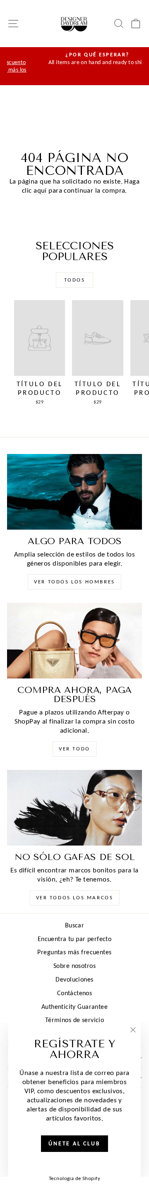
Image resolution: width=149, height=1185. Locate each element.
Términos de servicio (74, 1020)
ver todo (74, 748)
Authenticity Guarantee (74, 1007)
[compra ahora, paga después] (74, 641)
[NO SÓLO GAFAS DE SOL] (74, 808)
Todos (74, 280)
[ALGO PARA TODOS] (74, 492)
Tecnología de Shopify (74, 1178)
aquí (40, 190)
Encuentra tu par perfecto (75, 939)
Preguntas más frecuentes (74, 952)
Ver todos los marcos (74, 897)
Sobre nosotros (74, 966)
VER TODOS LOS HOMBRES (74, 581)
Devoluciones (74, 979)
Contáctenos (74, 993)
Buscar (74, 925)
